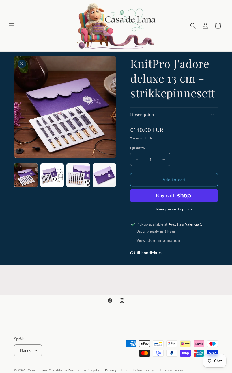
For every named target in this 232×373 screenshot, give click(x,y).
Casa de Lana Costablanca (47, 370)
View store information (158, 240)
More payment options (174, 209)
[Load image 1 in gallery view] (26, 175)
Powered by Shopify (84, 370)
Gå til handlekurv (146, 252)
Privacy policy (116, 370)
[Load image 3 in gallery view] (78, 175)
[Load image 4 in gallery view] (104, 175)
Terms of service (173, 370)
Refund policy (143, 370)
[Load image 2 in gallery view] (52, 175)
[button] (12, 25)
